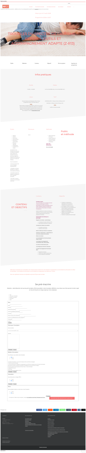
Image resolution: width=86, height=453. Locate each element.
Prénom (9, 307)
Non (13, 358)
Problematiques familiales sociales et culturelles (56, 427)
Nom (9, 305)
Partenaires (27, 421)
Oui (12, 357)
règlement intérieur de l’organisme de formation (33, 424)
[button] (73, 6)
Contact (26, 426)
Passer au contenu (4, 1)
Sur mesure (50, 435)
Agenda (49, 436)
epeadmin (36, 9)
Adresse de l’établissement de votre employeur (16, 317)
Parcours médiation (51, 423)
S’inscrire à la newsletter (29, 430)
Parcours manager (51, 421)
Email (9, 321)
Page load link (3, 450)
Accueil (49, 418)
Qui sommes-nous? (28, 418)
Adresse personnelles (11, 309)
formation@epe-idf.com (36, 110)
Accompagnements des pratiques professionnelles (56, 429)
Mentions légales (28, 422)
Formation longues (51, 434)
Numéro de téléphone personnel (13, 311)
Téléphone (10, 319)
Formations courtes (51, 419)
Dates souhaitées (11, 327)
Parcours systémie (51, 425)
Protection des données (43, 447)
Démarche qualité (28, 419)
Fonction (9, 313)
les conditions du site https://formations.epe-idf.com (36, 397)
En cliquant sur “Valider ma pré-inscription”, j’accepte (27, 397)
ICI (52, 147)
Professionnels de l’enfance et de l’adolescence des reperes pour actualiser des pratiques (58, 432)
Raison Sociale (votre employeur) (13, 315)
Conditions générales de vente (30, 423)
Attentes (9, 333)
